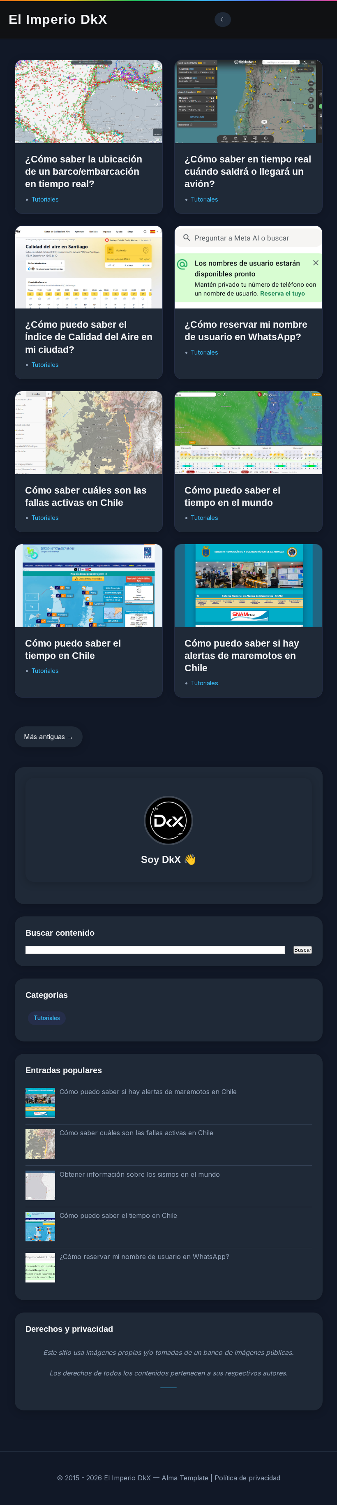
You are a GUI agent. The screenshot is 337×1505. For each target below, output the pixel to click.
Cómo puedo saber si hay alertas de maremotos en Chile (242, 655)
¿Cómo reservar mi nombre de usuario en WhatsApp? (144, 1256)
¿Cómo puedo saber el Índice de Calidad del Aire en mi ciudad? (88, 337)
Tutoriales (45, 199)
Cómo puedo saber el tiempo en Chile (118, 1215)
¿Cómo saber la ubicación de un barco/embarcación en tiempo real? (83, 171)
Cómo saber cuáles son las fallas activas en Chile (136, 1133)
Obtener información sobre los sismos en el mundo (140, 1174)
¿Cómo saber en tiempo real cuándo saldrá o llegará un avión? (248, 171)
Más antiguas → (49, 737)
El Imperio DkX (58, 19)
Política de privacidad (247, 1478)
